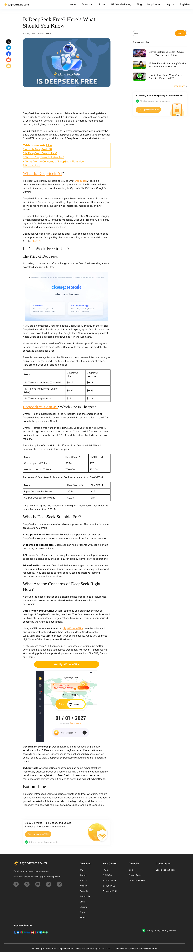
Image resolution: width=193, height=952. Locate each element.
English (184, 4)
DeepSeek (81, 180)
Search (180, 33)
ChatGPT (36, 241)
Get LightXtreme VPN (38, 834)
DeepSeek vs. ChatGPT (40, 407)
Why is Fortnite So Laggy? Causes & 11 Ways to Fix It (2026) (166, 53)
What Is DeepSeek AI (42, 173)
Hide (49, 145)
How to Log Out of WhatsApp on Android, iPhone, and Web (166, 76)
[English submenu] (189, 4)
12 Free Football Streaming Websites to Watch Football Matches (168, 65)
